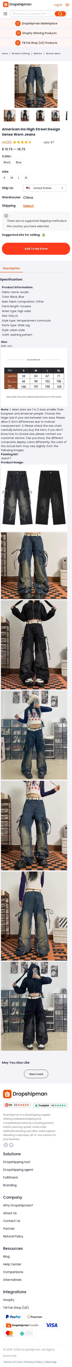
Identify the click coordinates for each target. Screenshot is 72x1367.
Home (5, 53)
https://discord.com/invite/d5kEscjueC (12, 1145)
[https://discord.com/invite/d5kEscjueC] (11, 1145)
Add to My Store (36, 249)
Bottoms (38, 53)
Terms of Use (12, 1362)
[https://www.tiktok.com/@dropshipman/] (5, 1145)
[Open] (62, 188)
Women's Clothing (21, 53)
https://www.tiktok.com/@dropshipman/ (6, 1145)
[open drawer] (67, 5)
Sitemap (51, 1362)
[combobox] (39, 188)
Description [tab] (11, 268)
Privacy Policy (33, 1362)
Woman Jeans (53, 53)
